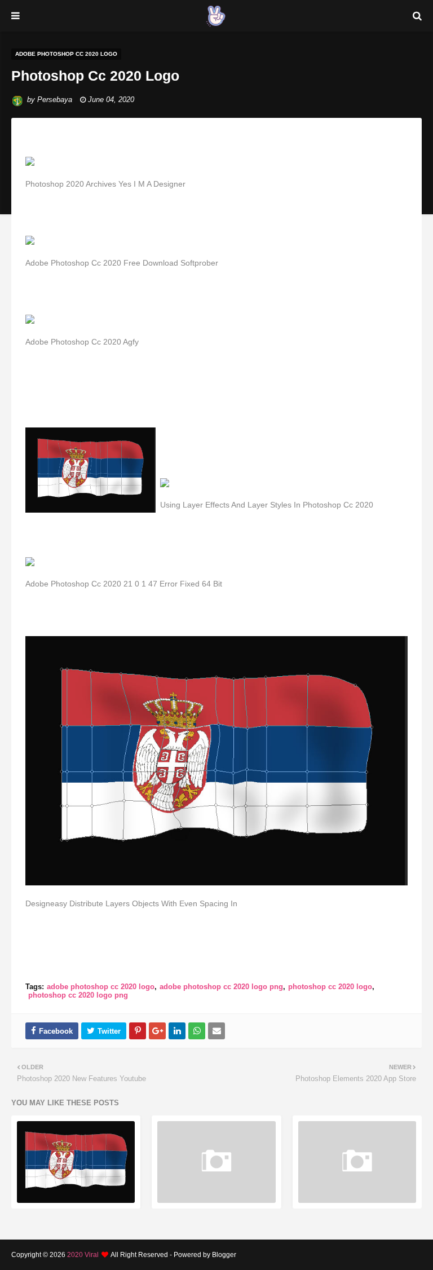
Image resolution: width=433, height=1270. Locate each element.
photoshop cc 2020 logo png (78, 995)
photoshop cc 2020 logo (330, 986)
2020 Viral (83, 1255)
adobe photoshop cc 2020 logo (100, 986)
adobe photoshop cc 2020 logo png (221, 986)
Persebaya (54, 99)
